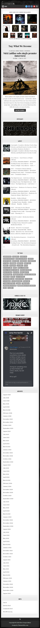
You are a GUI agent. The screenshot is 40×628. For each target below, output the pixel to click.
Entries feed (7, 605)
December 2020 (8, 584)
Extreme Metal (31, 261)
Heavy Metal (28, 263)
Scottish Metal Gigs (9, 279)
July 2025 (6, 434)
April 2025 (6, 443)
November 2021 (8, 553)
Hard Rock (20, 263)
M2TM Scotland (8, 268)
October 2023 (7, 495)
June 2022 (6, 535)
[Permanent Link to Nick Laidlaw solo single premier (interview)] (20, 78)
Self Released (28, 279)
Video (5, 288)
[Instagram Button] (32, 6)
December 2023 (8, 489)
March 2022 (6, 544)
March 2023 (6, 514)
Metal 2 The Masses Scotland (11, 270)
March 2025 (6, 446)
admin (15, 58)
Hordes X (6, 265)
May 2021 (6, 569)
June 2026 (6, 400)
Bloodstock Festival (9, 259)
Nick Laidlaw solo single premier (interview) (20, 54)
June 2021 (6, 566)
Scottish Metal (20, 277)
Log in (5, 602)
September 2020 (8, 590)
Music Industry (24, 272)
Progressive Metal (18, 274)
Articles (13, 51)
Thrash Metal (25, 283)
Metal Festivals (7, 272)
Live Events (20, 265)
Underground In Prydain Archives (26, 286)
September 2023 (8, 498)
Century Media (7, 261)
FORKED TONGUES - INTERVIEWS (23, 51)
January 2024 (7, 486)
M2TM (25, 265)
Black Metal (16, 256)
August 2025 (7, 431)
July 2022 (6, 532)
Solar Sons (26, 281)
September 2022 (8, 526)
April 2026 (6, 407)
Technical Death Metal (9, 283)
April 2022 (6, 541)
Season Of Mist (19, 279)
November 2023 (8, 492)
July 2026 (6, 398)
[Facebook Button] (29, 6)
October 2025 (7, 425)
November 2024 (8, 456)
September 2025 (8, 428)
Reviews (13, 277)
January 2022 (7, 547)
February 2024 (7, 483)
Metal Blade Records (25, 270)
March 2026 (6, 410)
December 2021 (8, 550)
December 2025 (8, 419)
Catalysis (30, 259)
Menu (5, 6)
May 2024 (6, 474)
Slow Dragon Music (17, 281)
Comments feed (7, 608)
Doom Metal (23, 261)
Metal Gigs (16, 272)
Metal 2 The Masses (23, 268)
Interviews (12, 265)
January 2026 (7, 416)
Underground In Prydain (10, 286)
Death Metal (16, 261)
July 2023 (6, 501)
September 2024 (8, 462)
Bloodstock (23, 256)
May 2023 (6, 507)
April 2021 (6, 572)
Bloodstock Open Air (21, 259)
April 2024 (6, 477)
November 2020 (8, 587)
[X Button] (26, 6)
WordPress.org (7, 611)
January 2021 (7, 581)
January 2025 (7, 449)
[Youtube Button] (34, 6)
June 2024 (6, 471)
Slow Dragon (7, 281)
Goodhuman (13, 263)
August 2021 (6, 560)
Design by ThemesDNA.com (20, 625)
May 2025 (6, 440)
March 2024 (6, 480)
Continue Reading (20, 110)
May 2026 (6, 404)
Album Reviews (7, 256)
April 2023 (6, 511)
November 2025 (8, 422)
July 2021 (6, 563)
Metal (14, 268)
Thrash (18, 283)
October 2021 (7, 556)
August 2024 (7, 465)
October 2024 (7, 459)
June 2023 (6, 505)
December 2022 (8, 520)
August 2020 (7, 593)
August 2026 (7, 394)
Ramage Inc (6, 277)
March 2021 (6, 575)
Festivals (6, 263)
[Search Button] (37, 6)
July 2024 (6, 468)
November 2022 (8, 523)
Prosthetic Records (30, 274)
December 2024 (8, 452)
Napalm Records (8, 274)
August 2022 (7, 529)
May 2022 (6, 538)
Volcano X (10, 288)
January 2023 (7, 517)
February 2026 (7, 413)
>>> (4, 154)
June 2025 (6, 437)
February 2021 (7, 578)
